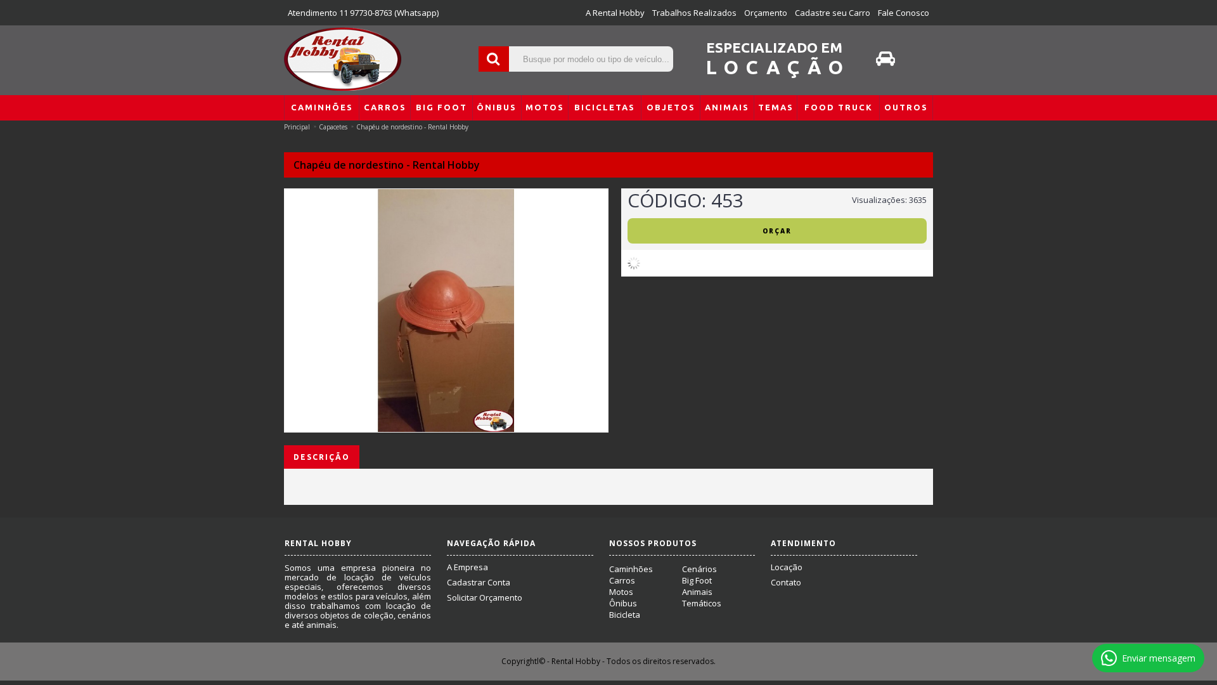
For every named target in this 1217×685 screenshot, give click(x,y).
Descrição (321, 457)
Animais (697, 591)
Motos (621, 591)
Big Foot (697, 580)
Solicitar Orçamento (484, 597)
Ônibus (623, 603)
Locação (786, 567)
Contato (786, 582)
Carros (622, 580)
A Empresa (467, 567)
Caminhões (631, 569)
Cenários (699, 569)
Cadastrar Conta (478, 582)
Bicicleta (624, 614)
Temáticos (701, 603)
